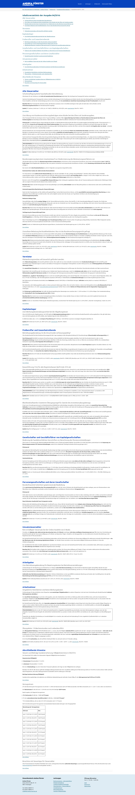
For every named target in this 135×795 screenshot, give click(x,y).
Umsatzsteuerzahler (29, 59)
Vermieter (26, 28)
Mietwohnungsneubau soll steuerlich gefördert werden (38, 31)
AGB (85, 782)
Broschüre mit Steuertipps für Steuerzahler (35, 82)
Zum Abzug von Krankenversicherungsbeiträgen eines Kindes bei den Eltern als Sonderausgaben (49, 22)
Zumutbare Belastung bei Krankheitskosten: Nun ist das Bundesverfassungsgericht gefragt (47, 25)
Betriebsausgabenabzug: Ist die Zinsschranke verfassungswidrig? (41, 41)
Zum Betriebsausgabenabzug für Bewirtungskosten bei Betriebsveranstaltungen (45, 66)
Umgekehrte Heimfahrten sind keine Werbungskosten (38, 72)
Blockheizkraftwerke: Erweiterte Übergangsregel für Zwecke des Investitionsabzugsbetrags (47, 45)
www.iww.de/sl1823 (27, 765)
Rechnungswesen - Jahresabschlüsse (62, 781)
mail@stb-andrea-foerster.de (29, 791)
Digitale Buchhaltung (58, 782)
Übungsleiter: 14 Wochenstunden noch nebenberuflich (38, 74)
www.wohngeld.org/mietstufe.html (49, 286)
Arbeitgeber (27, 64)
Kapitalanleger (27, 34)
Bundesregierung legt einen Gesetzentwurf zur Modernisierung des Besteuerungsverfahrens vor (49, 24)
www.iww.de (71, 108)
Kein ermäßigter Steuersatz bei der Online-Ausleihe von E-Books (41, 61)
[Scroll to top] (132, 792)
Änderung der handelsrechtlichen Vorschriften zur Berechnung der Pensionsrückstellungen (47, 50)
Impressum (87, 784)
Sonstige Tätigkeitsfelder (59, 791)
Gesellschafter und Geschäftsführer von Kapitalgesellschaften (45, 48)
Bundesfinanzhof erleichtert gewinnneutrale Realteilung (39, 56)
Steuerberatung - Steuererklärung (61, 786)
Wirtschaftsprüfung (58, 789)
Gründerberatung (57, 787)
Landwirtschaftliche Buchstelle (61, 784)
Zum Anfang (25, 85)
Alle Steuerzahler (28, 18)
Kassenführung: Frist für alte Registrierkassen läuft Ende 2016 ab (41, 43)
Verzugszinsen (28, 81)
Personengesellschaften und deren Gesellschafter (40, 53)
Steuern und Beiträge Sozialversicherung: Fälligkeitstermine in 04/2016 (42, 79)
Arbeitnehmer (27, 70)
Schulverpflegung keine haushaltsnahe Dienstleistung (38, 20)
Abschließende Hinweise (31, 77)
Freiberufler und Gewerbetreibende (35, 39)
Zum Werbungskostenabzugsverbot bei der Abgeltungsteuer (40, 36)
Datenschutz (87, 786)
